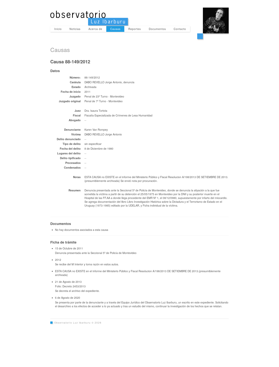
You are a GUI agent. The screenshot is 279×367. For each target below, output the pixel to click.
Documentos (157, 29)
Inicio (58, 29)
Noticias (74, 29)
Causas (115, 29)
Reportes (134, 29)
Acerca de (95, 29)
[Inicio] (139, 13)
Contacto (180, 29)
